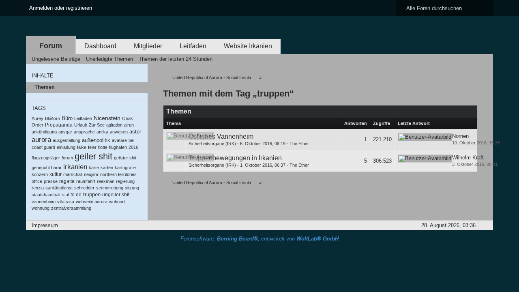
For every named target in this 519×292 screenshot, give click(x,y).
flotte (102, 147)
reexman (105, 181)
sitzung (132, 187)
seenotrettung (109, 187)
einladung (66, 147)
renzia (38, 187)
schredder (84, 187)
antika (102, 131)
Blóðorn (52, 118)
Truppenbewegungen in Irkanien (235, 158)
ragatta (67, 181)
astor (135, 132)
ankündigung (44, 131)
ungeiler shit (115, 195)
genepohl (40, 167)
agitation (114, 124)
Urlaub (80, 124)
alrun (129, 124)
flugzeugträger (46, 157)
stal (65, 194)
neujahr (91, 174)
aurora (41, 140)
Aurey (37, 118)
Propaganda (59, 125)
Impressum (45, 225)
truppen (92, 194)
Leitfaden (193, 46)
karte (94, 167)
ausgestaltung (66, 140)
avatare (119, 140)
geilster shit (125, 157)
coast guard (43, 147)
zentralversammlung (71, 208)
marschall (72, 174)
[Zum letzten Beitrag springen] (425, 137)
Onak (127, 118)
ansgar (65, 131)
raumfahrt (85, 181)
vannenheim (44, 201)
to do (76, 195)
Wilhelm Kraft (468, 158)
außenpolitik (96, 140)
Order (37, 124)
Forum (50, 46)
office (37, 181)
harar (56, 167)
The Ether (299, 143)
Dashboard (100, 46)
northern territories (118, 174)
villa (60, 201)
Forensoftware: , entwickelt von (259, 239)
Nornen (460, 136)
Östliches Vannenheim (221, 136)
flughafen (118, 147)
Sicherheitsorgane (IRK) (212, 143)
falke (81, 147)
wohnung (40, 208)
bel (131, 140)
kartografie (125, 167)
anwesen (119, 131)
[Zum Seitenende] (484, 59)
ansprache (84, 131)
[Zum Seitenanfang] (484, 225)
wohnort (117, 201)
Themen (44, 87)
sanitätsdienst (59, 187)
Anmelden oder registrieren (60, 8)
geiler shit (93, 156)
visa (70, 201)
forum (67, 157)
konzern (40, 174)
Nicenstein (107, 118)
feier (92, 147)
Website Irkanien (248, 46)
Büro (67, 118)
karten (107, 167)
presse (51, 181)
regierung (125, 181)
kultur (55, 174)
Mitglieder (148, 46)
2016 (133, 147)
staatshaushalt (46, 194)
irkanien (75, 167)
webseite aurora (91, 201)
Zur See (97, 124)
